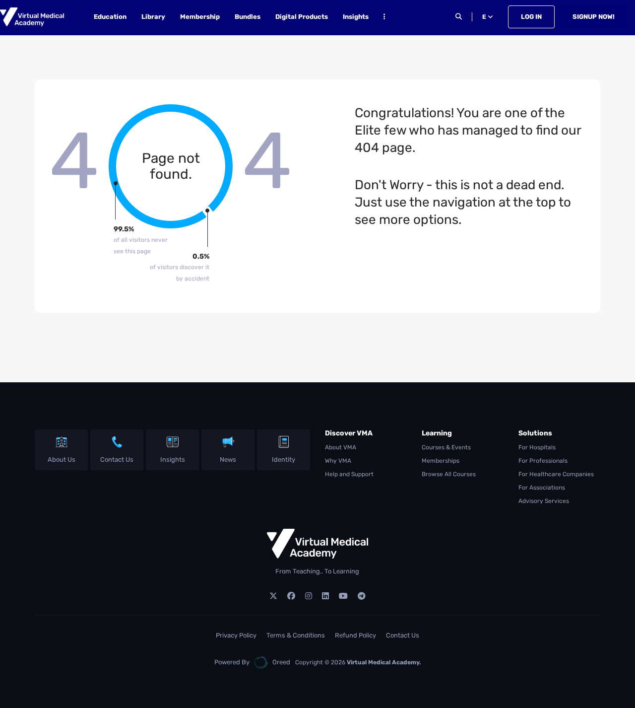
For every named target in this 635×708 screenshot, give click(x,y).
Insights (356, 16)
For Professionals (543, 460)
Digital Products (301, 16)
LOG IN (531, 16)
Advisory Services (543, 500)
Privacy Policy (236, 635)
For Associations (541, 487)
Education (110, 16)
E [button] (485, 16)
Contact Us (116, 459)
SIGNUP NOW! (593, 16)
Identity (283, 459)
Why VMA (338, 460)
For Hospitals (537, 447)
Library (153, 16)
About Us (61, 459)
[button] (384, 18)
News (228, 459)
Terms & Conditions (295, 635)
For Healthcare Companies (556, 474)
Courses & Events (446, 447)
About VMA (340, 447)
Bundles (247, 16)
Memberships (440, 460)
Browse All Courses (449, 474)
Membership (200, 16)
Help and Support (349, 474)
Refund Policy (355, 635)
